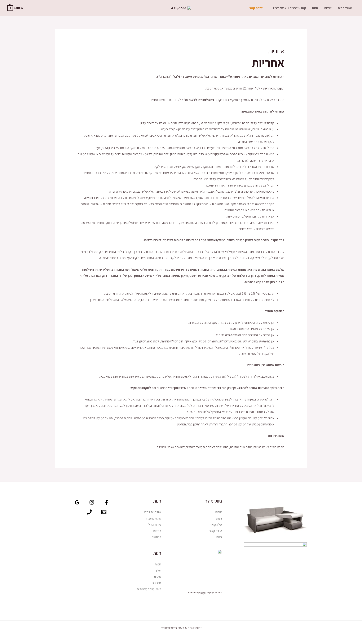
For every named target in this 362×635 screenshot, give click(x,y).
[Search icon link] (32, 8)
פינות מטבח (153, 518)
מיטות (157, 576)
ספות (158, 564)
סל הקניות (216, 524)
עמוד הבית (345, 8)
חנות (315, 8)
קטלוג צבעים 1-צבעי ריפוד (289, 8)
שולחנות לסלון (152, 512)
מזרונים (156, 583)
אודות (328, 8)
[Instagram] (92, 502)
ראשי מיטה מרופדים (149, 589)
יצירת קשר (256, 8)
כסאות (157, 531)
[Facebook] (106, 502)
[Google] (77, 502)
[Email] (104, 512)
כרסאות (156, 537)
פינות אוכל (154, 524)
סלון (158, 570)
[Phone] (89, 512)
